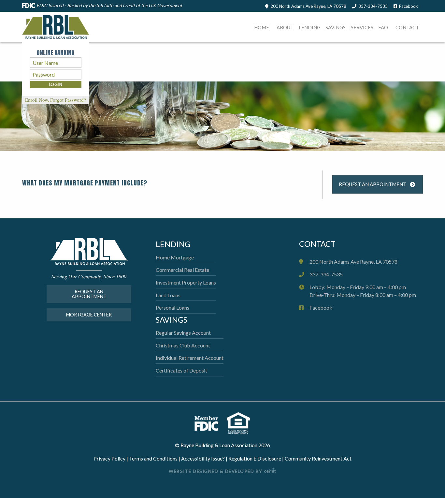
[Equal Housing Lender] (238, 422)
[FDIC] (210, 422)
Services (362, 27)
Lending (310, 27)
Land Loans (168, 295)
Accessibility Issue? (203, 458)
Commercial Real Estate (182, 270)
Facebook (408, 6)
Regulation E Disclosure (254, 458)
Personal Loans (172, 307)
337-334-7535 (373, 6)
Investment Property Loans (186, 282)
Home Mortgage (175, 257)
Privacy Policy (109, 458)
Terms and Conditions (153, 458)
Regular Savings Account (183, 333)
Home (261, 27)
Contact (407, 27)
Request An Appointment (372, 184)
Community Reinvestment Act (318, 458)
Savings (335, 27)
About (285, 27)
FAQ (383, 27)
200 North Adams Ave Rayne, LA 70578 (308, 6)
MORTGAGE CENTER (89, 314)
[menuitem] (262, 28)
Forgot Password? (68, 99)
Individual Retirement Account (189, 358)
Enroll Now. (37, 99)
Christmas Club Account (183, 345)
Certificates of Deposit (181, 370)
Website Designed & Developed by (216, 471)
